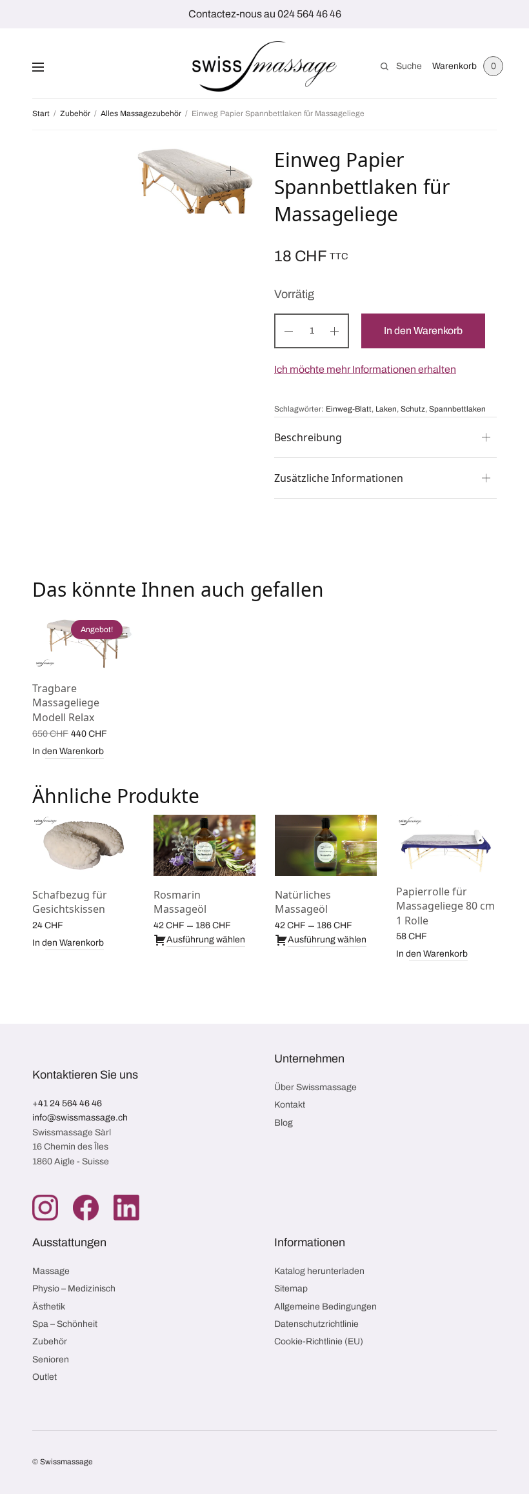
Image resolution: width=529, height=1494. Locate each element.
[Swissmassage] (264, 66)
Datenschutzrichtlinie (316, 1324)
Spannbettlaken (457, 408)
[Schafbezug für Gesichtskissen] (83, 845)
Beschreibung (308, 437)
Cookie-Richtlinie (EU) (318, 1341)
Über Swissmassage (315, 1087)
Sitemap (291, 1288)
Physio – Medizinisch (73, 1288)
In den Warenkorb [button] (68, 751)
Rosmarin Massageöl (180, 902)
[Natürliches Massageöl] (326, 845)
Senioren (50, 1359)
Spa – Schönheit (64, 1324)
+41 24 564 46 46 (67, 1103)
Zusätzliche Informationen (338, 478)
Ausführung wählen (205, 939)
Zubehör (75, 113)
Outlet (44, 1377)
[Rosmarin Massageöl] (204, 845)
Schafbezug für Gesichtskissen (69, 902)
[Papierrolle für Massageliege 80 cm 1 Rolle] (447, 844)
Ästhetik (48, 1306)
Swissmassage (66, 1461)
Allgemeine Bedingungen (325, 1306)
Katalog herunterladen (319, 1271)
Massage (51, 1271)
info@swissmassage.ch (80, 1117)
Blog (283, 1123)
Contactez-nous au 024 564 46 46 (264, 13)
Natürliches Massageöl (303, 902)
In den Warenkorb (423, 330)
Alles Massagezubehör (141, 113)
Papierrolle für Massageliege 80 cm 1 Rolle (445, 906)
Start (41, 113)
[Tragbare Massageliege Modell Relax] (83, 639)
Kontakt (289, 1105)
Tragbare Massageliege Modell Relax (65, 702)
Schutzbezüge (427, 405)
